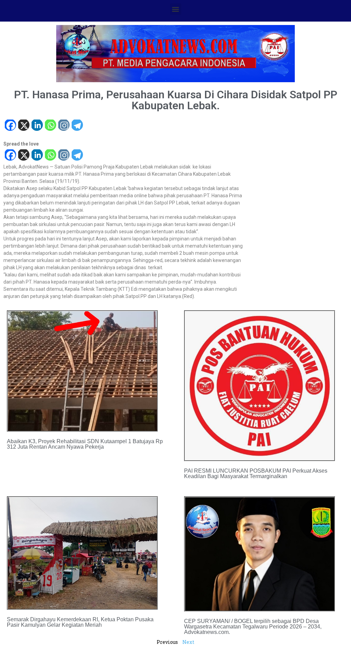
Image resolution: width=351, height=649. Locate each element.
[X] (23, 126)
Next (188, 642)
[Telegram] (77, 126)
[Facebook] (10, 126)
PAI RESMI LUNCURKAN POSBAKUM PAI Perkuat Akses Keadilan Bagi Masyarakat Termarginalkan (255, 473)
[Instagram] (64, 126)
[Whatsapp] (50, 126)
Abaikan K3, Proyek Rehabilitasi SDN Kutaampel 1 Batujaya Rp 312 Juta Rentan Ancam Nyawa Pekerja (85, 444)
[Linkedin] (37, 126)
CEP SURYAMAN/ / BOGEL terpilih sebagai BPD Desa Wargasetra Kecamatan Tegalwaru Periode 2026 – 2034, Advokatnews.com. (253, 626)
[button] (175, 9)
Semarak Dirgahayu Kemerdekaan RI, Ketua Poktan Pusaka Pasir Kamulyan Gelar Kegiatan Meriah (80, 622)
